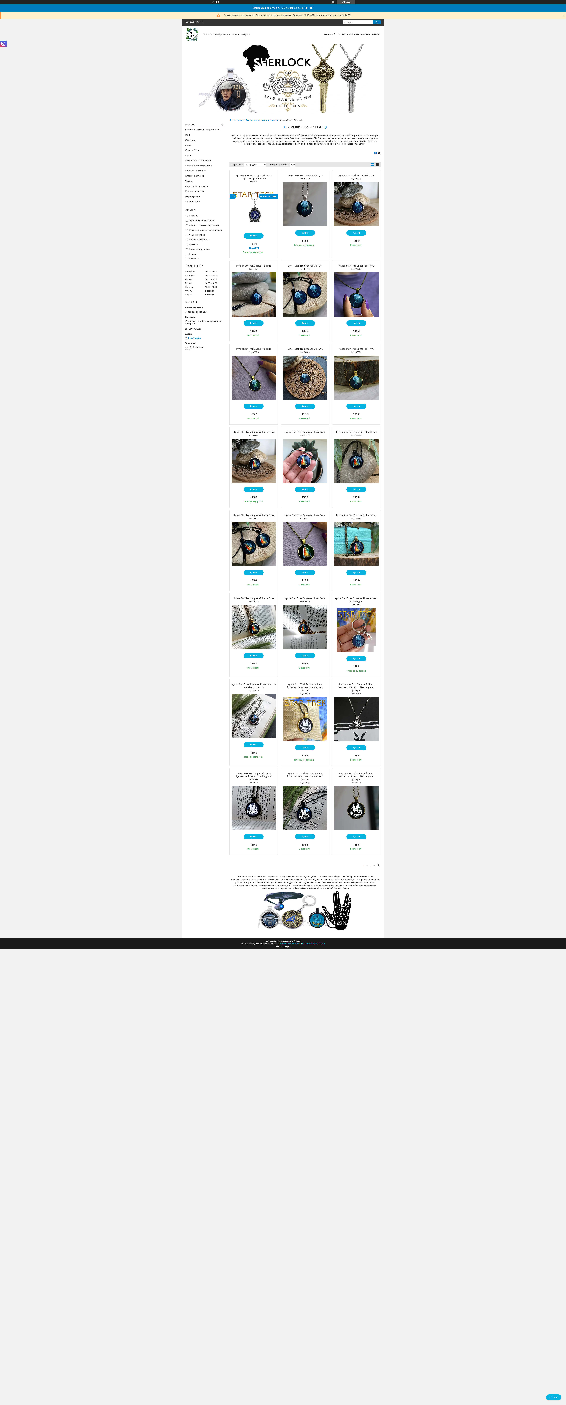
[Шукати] (377, 22)
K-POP (188, 155)
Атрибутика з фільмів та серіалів (262, 120)
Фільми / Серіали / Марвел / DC (202, 129)
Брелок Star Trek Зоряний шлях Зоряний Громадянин (254, 177)
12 (374, 865)
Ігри (187, 135)
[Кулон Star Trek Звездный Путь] (305, 204)
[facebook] (375, 153)
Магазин (328, 34)
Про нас (375, 34)
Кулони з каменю (194, 176)
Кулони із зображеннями (198, 165)
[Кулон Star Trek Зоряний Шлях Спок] (254, 461)
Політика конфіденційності (313, 944)
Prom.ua (297, 941)
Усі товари (239, 120)
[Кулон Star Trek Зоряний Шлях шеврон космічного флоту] (254, 716)
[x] (379, 153)
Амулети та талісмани (197, 186)
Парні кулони (192, 196)
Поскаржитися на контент (290, 944)
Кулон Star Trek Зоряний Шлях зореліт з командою (356, 600)
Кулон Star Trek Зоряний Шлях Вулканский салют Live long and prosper (305, 687)
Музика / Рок (192, 150)
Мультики (190, 140)
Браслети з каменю (195, 170)
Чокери (189, 181)
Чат (556, 1397)
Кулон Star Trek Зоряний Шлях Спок (253, 432)
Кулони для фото (194, 191)
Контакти (343, 34)
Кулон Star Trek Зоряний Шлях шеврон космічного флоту (254, 686)
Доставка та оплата (359, 34)
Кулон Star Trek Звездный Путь (305, 175)
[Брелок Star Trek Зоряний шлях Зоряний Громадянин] (254, 207)
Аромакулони (192, 201)
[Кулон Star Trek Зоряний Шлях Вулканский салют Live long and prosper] (305, 719)
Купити (253, 236)
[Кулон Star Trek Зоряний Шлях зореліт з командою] (356, 630)
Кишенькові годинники (198, 160)
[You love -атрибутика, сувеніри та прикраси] (192, 34)
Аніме (188, 145)
